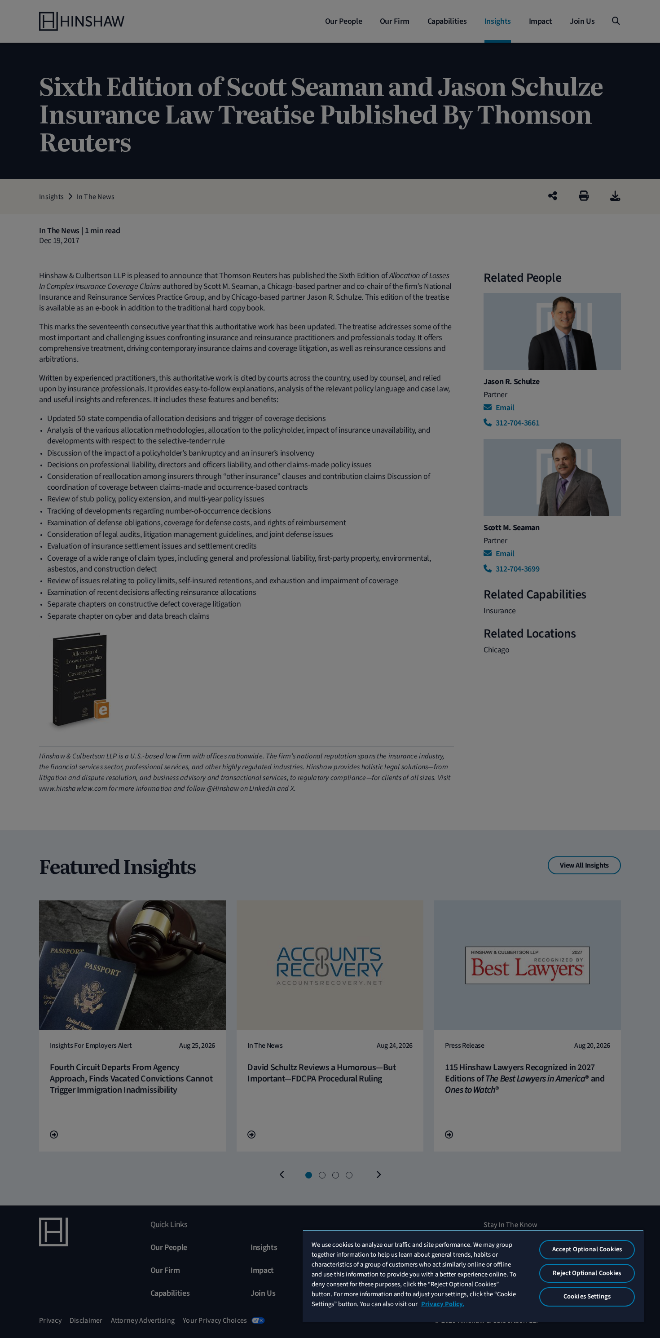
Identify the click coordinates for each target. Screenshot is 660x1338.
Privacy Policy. (442, 1304)
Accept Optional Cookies (587, 1249)
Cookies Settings (587, 1296)
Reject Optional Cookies (587, 1273)
